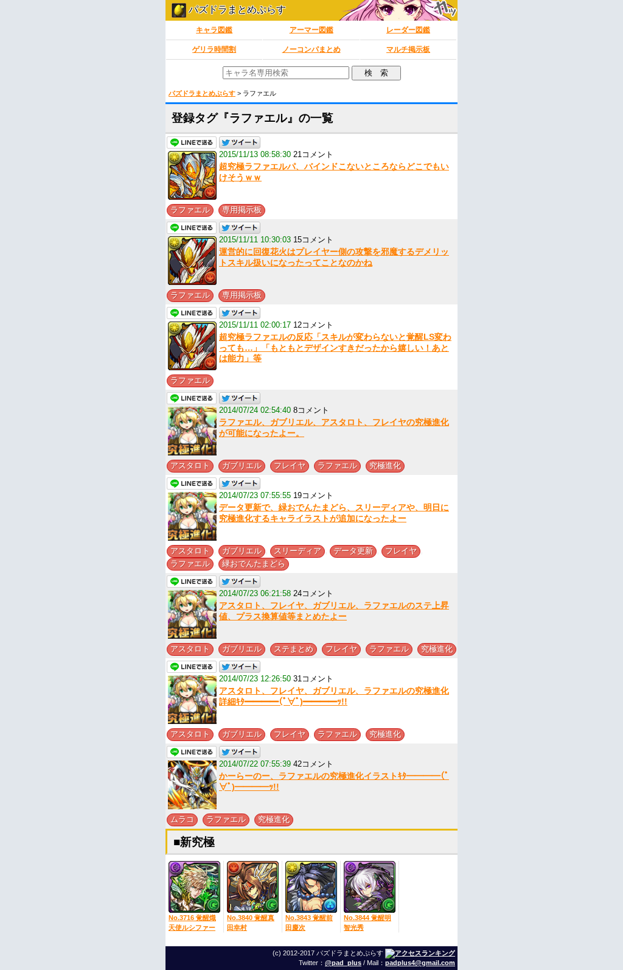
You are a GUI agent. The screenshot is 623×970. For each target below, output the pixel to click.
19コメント (313, 495)
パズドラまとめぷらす (236, 9)
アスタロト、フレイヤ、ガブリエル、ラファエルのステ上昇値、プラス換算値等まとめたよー (334, 610)
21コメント (313, 154)
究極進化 (385, 465)
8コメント (311, 410)
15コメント (313, 239)
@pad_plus (343, 962)
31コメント (313, 678)
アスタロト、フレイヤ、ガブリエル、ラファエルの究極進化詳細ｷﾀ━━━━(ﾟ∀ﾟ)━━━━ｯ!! (334, 696)
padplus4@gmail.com (420, 962)
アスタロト (190, 465)
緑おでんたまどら (253, 563)
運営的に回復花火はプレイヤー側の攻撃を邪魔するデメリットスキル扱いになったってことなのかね (334, 257)
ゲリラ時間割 (214, 49)
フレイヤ (289, 465)
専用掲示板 (242, 209)
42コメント (313, 763)
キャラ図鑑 (214, 30)
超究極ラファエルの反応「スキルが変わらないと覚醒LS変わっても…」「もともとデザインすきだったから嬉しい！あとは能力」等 (335, 347)
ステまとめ (293, 648)
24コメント (313, 593)
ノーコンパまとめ (311, 49)
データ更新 (353, 550)
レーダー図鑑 (408, 30)
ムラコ (182, 819)
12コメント (313, 324)
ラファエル (190, 209)
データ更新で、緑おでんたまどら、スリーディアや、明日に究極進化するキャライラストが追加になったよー (334, 512)
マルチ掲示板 (408, 49)
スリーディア (297, 550)
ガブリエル (242, 465)
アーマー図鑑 (311, 30)
